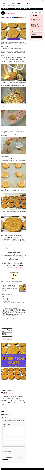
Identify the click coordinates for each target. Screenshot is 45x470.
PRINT (22, 292)
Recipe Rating (5, 424)
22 (2, 12)
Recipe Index (11, 8)
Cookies (10, 13)
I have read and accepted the (12, 457)
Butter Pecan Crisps (10, 12)
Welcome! (6, 8)
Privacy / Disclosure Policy (30, 8)
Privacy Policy (18, 457)
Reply (2, 411)
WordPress (19, 468)
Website (4, 445)
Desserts (13, 13)
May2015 (3, 13)
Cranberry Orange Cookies (7, 247)
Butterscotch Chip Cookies (7, 244)
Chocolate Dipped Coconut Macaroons (9, 245)
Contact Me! (22, 8)
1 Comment (24, 385)
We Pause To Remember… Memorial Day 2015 (18, 386)
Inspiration (17, 8)
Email (4, 441)
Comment (5, 426)
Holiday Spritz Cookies (7, 248)
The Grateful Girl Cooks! (15, 3)
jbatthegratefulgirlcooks (15, 270)
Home (3, 8)
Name (4, 437)
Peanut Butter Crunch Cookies (8, 250)
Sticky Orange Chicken (5, 386)
